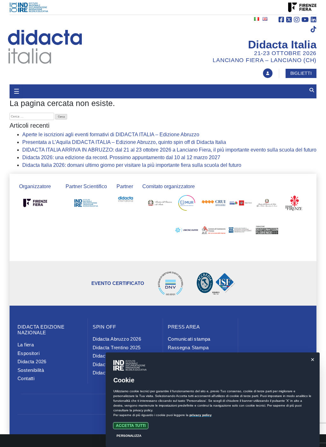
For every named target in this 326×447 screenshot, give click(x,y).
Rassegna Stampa (188, 347)
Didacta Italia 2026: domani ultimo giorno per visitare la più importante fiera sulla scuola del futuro (131, 165)
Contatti (26, 378)
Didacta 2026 (32, 361)
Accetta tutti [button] (130, 425)
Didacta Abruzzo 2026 (117, 339)
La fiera (26, 344)
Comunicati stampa (189, 339)
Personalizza (129, 435)
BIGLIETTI (301, 73)
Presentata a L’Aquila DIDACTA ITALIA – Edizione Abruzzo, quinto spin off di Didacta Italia (124, 142)
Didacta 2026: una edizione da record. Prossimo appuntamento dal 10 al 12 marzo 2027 (121, 157)
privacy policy (200, 415)
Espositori (28, 353)
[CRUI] (213, 204)
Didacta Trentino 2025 (116, 347)
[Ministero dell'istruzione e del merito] (160, 204)
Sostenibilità (31, 370)
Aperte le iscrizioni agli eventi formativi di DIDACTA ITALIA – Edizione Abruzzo (110, 134)
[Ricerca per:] (32, 116)
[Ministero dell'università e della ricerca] (187, 204)
